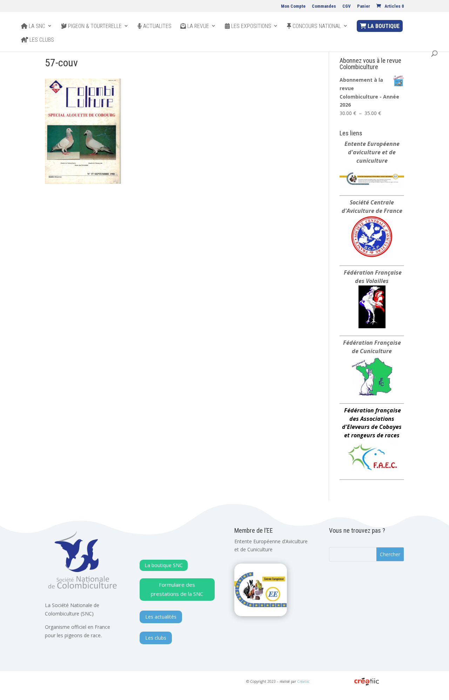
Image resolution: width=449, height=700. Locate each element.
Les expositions (250, 26)
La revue (197, 26)
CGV (346, 6)
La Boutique (383, 26)
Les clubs (41, 40)
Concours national (316, 26)
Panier (363, 6)
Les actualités (160, 616)
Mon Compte (293, 6)
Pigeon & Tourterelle (94, 26)
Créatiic (303, 681)
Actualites (157, 26)
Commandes (324, 6)
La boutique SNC (164, 565)
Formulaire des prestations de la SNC (177, 589)
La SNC (36, 26)
